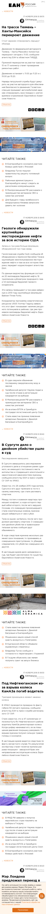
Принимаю (23, 910)
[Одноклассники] (32, 109)
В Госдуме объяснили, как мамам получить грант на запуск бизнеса (22, 659)
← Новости (7, 11)
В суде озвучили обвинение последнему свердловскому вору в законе (22, 383)
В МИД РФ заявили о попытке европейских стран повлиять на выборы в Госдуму (21, 820)
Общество (6, 104)
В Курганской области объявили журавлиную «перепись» (21, 645)
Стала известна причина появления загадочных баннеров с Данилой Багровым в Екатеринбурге (22, 419)
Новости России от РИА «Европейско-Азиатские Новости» (17, 5)
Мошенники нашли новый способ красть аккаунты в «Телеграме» (21, 638)
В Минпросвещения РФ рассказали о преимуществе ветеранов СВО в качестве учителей (23, 193)
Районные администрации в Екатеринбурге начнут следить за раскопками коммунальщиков (22, 183)
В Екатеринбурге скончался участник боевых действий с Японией (23, 165)
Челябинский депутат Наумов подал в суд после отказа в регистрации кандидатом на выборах (24, 393)
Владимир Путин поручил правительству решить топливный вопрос (22, 173)
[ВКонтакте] (29, 109)
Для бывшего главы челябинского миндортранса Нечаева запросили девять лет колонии (22, 203)
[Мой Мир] (39, 109)
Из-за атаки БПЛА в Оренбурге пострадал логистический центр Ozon (24, 411)
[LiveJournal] (42, 109)
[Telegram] (36, 109)
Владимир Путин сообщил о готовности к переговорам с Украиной (24, 652)
